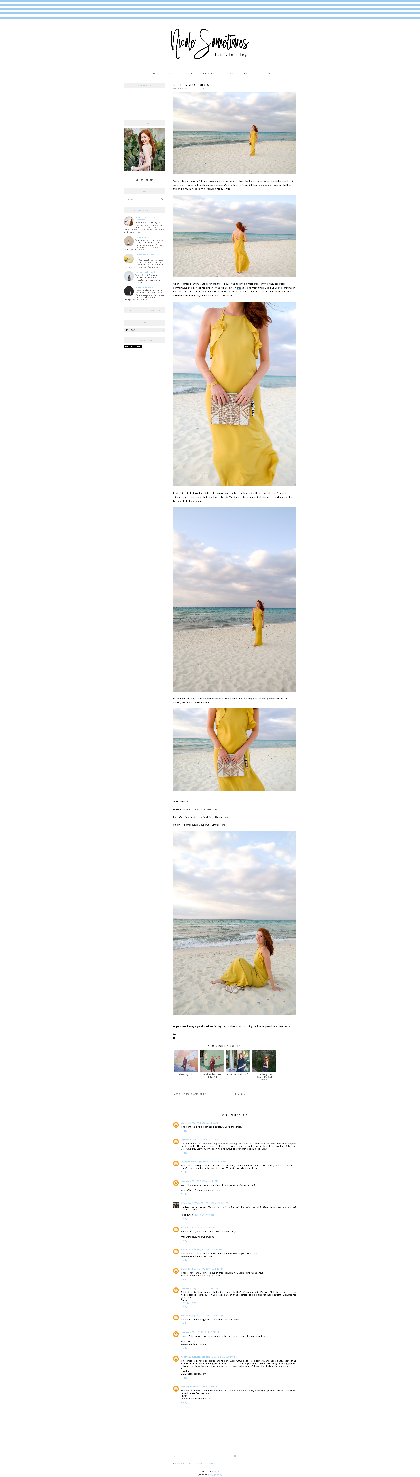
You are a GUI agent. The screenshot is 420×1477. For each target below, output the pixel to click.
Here (226, 817)
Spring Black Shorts (145, 237)
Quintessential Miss (191, 1161)
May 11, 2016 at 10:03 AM (214, 1203)
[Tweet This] (239, 1094)
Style (203, 1094)
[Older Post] (294, 1456)
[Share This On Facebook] (235, 1094)
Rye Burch (186, 1386)
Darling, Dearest (190, 1302)
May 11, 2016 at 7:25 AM (205, 1123)
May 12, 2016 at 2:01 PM (224, 1356)
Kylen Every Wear (190, 1203)
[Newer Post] (175, 1456)
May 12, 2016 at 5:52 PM (206, 1386)
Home (153, 74)
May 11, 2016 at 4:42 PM (210, 1269)
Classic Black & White (146, 272)
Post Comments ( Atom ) (203, 1463)
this (239, 287)
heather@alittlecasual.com (195, 1356)
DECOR (189, 74)
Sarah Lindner (188, 1269)
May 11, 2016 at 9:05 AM (205, 1181)
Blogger (216, 1472)
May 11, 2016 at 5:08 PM (205, 1288)
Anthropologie (190, 1094)
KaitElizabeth (188, 1249)
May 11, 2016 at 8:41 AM (216, 1161)
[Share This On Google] (245, 1094)
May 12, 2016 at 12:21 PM (205, 1332)
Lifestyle (209, 74)
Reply (184, 1130)
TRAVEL (229, 74)
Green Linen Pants (144, 287)
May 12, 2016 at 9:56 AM (209, 1315)
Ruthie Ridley (188, 1315)
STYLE (171, 74)
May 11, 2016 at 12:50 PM (202, 1227)
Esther (184, 1227)
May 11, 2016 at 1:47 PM (209, 1249)
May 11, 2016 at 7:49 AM (205, 1139)
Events (248, 74)
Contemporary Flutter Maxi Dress (200, 809)
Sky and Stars (215, 1475)
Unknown (186, 1123)
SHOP (266, 74)
